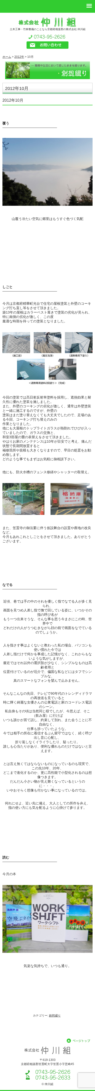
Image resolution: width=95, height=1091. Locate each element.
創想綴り (55, 1015)
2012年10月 (12, 100)
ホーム (6, 57)
